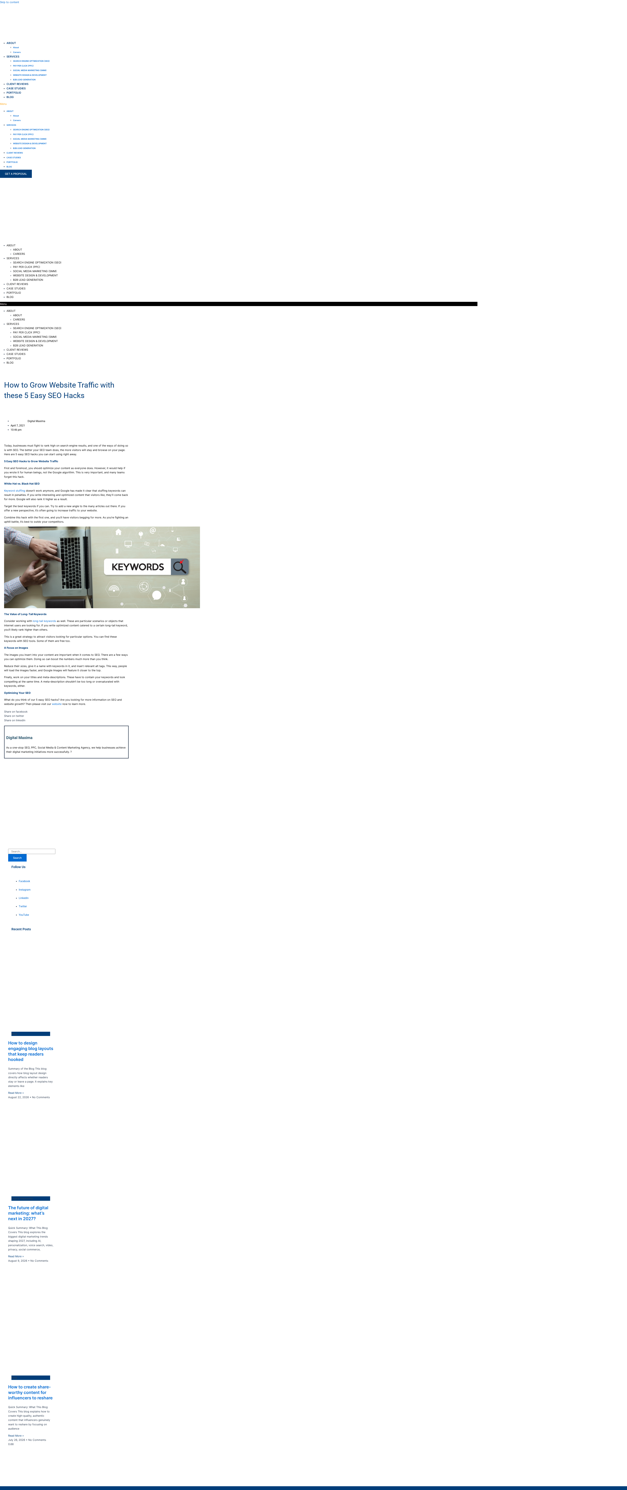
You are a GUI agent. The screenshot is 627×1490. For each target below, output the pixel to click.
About (11, 43)
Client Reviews (17, 84)
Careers (17, 52)
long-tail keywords (44, 621)
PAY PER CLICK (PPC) (23, 66)
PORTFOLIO (14, 92)
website (57, 704)
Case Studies (16, 88)
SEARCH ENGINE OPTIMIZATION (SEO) (31, 61)
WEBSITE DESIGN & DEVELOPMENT (30, 75)
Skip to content (9, 2)
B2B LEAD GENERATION (24, 79)
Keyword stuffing (14, 490)
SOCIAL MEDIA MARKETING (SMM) (30, 70)
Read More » (16, 1092)
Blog (10, 97)
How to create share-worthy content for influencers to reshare (30, 1392)
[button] (66, 104)
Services (13, 56)
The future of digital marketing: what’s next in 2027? (28, 1213)
